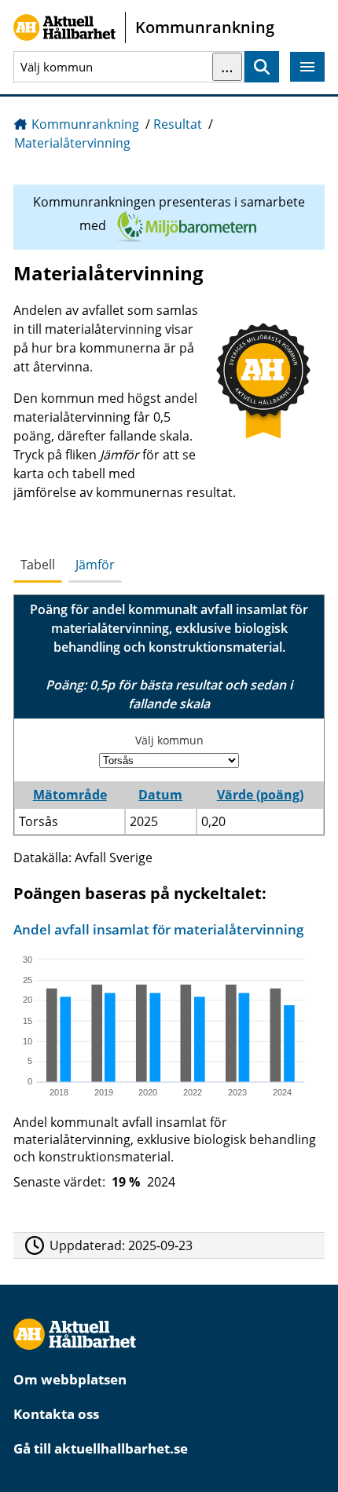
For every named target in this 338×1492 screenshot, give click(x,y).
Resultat (177, 124)
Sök (261, 67)
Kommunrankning (85, 124)
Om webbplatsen (70, 1379)
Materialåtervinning (72, 143)
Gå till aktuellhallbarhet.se (100, 1448)
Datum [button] (160, 794)
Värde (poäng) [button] (260, 794)
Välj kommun (169, 740)
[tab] (37, 565)
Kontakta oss (56, 1414)
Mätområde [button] (70, 794)
